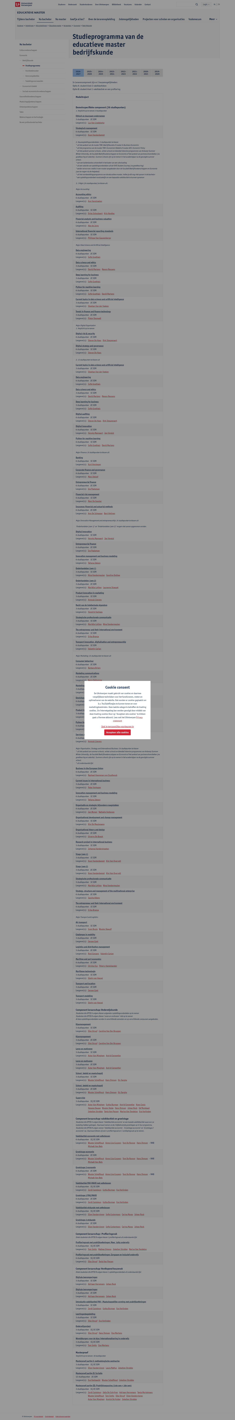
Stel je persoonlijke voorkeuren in (117, 726)
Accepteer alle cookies (117, 732)
